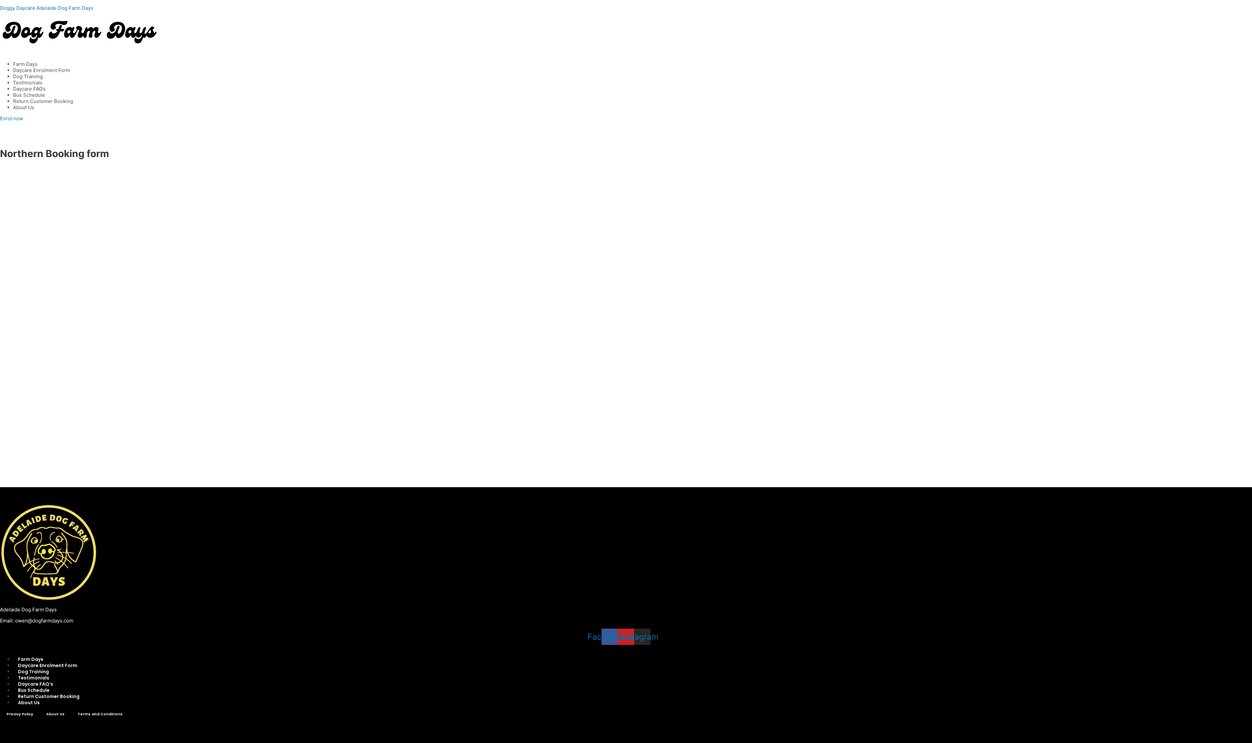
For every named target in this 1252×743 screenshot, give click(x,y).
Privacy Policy (20, 714)
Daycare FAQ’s (29, 89)
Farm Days (25, 64)
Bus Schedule (29, 95)
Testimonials (27, 83)
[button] (626, 53)
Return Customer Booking (43, 101)
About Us (23, 107)
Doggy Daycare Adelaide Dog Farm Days (46, 8)
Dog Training (28, 76)
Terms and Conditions (100, 714)
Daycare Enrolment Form (41, 70)
